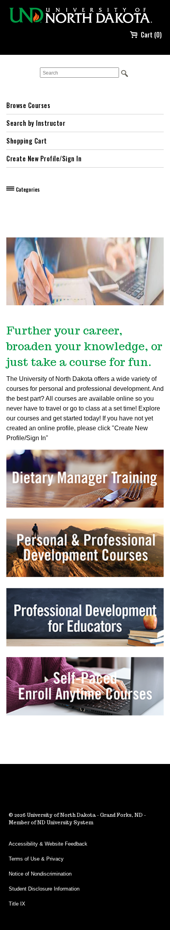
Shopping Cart (26, 141)
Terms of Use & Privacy (36, 859)
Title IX (17, 904)
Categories (28, 189)
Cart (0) (151, 35)
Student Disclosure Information (44, 889)
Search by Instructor (35, 123)
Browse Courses (28, 105)
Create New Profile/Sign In (43, 158)
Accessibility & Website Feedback (48, 844)
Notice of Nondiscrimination (40, 874)
